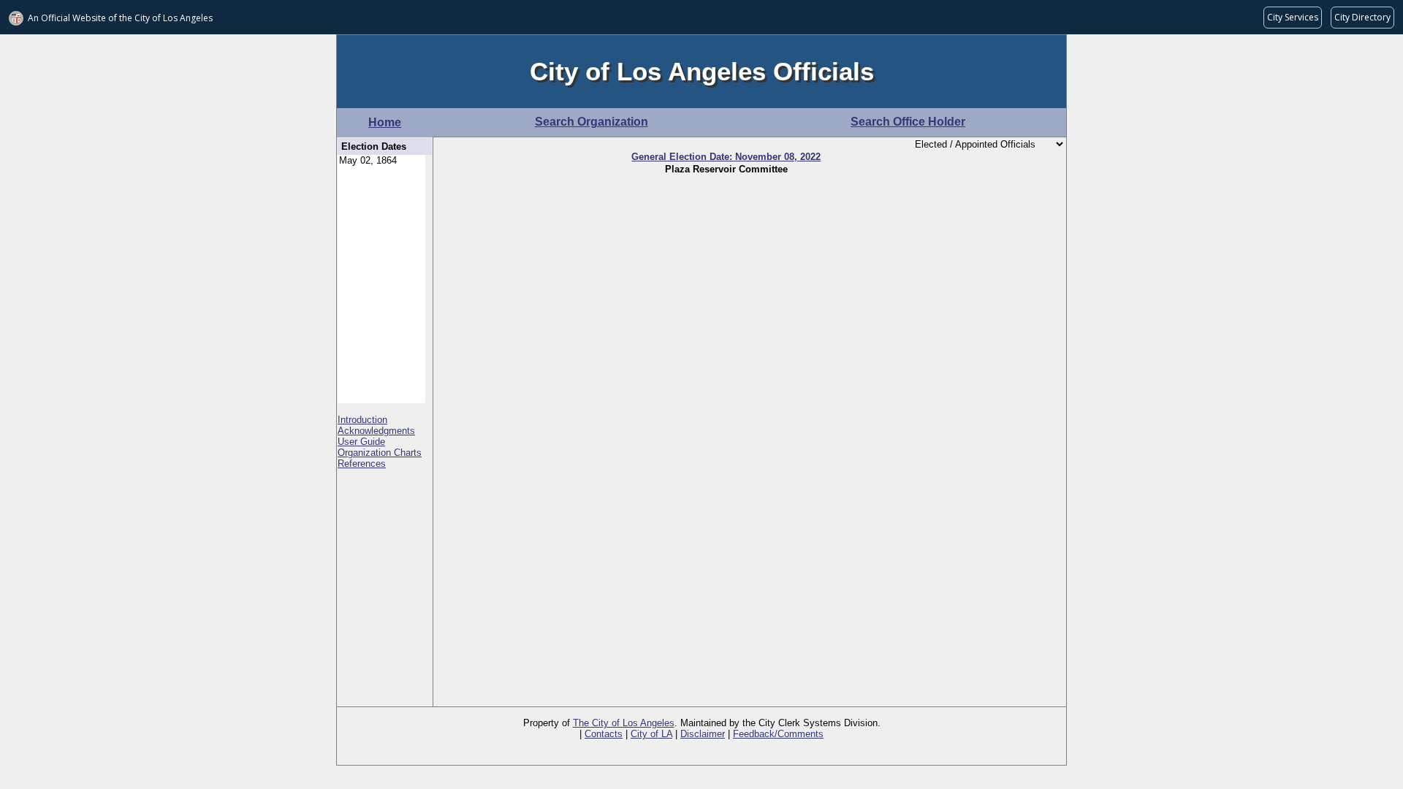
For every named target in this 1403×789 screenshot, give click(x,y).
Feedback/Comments (778, 733)
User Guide (361, 441)
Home (384, 122)
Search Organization (591, 121)
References (362, 463)
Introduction (362, 419)
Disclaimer (702, 733)
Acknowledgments (376, 430)
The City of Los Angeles (623, 722)
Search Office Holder (908, 121)
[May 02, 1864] (381, 161)
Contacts (604, 733)
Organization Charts (380, 452)
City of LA (651, 733)
